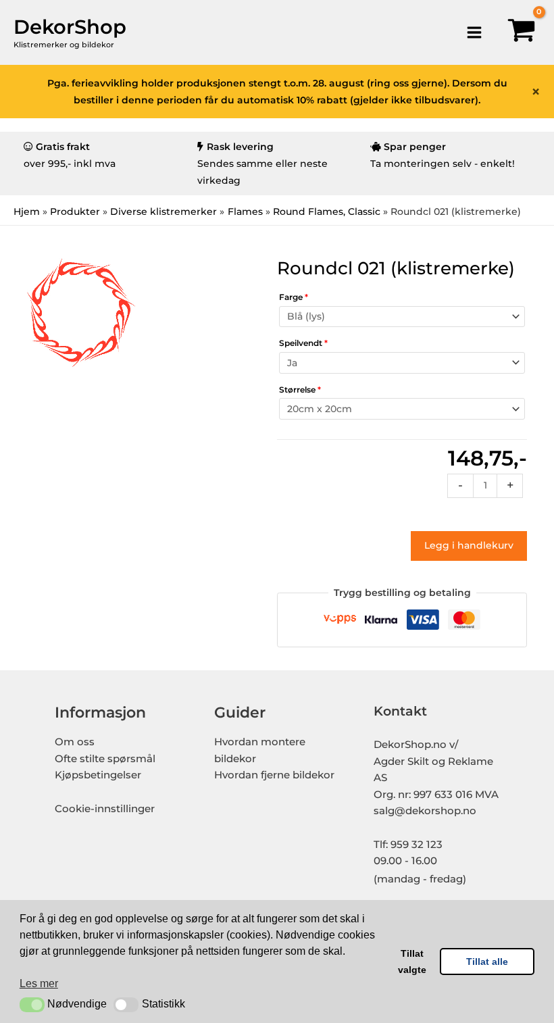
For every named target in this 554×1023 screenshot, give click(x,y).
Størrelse (300, 389)
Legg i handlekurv (468, 545)
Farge (293, 297)
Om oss (75, 742)
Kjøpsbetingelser (98, 775)
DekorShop (70, 27)
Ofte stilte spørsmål (105, 759)
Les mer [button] (39, 983)
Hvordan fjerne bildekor (274, 775)
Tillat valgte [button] (412, 961)
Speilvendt (303, 343)
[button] (32, 1004)
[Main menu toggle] (473, 32)
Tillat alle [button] (487, 961)
